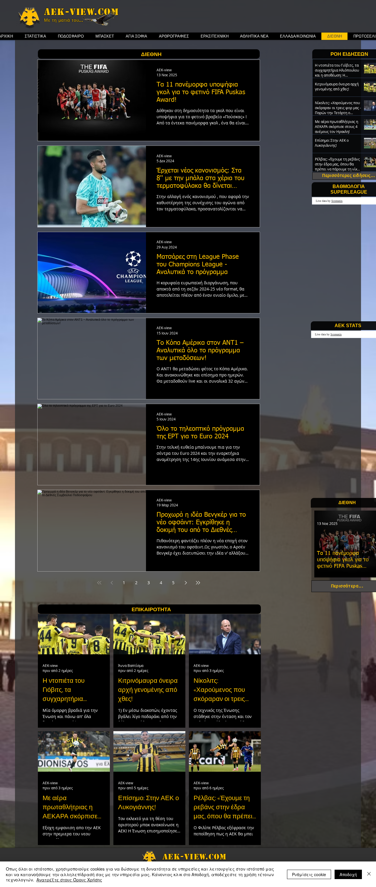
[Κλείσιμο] (368, 874)
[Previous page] (111, 582)
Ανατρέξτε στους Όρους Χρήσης (69, 880)
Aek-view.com (81, 12)
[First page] (99, 582)
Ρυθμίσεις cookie (309, 874)
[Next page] (185, 582)
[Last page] (198, 582)
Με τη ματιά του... (63, 20)
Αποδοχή (348, 874)
